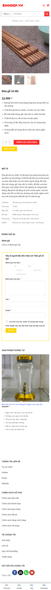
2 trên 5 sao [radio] (23, 266)
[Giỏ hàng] (48, 5)
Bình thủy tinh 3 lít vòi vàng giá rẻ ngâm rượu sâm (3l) (22, 404)
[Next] (45, 49)
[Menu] (43, 5)
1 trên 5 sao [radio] (9, 266)
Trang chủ (17, 21)
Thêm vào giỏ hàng (26, 142)
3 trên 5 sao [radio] (11, 270)
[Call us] (26, 572)
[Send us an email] (20, 572)
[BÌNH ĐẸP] (13, 5)
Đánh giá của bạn (13, 263)
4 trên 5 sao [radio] (28, 270)
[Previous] (6, 49)
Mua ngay (9, 149)
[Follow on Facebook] (14, 572)
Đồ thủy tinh (32, 21)
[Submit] (46, 14)
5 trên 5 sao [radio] (11, 274)
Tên (8, 299)
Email (8, 310)
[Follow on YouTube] (32, 572)
